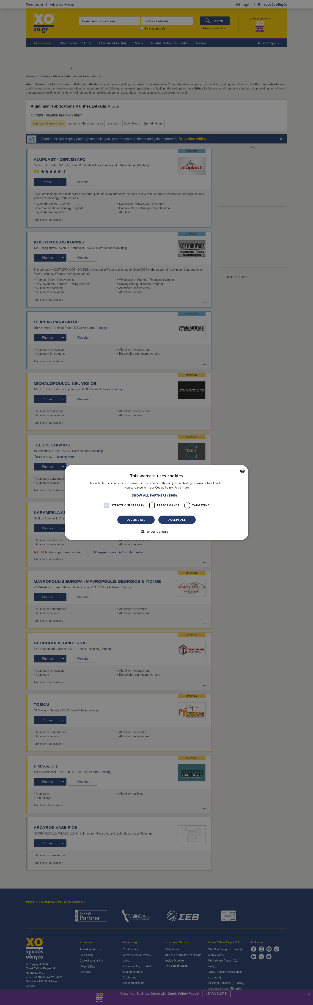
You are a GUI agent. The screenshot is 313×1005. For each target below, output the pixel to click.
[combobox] (242, 471)
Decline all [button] (136, 519)
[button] (156, 495)
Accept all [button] (177, 519)
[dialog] (156, 502)
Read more (181, 487)
